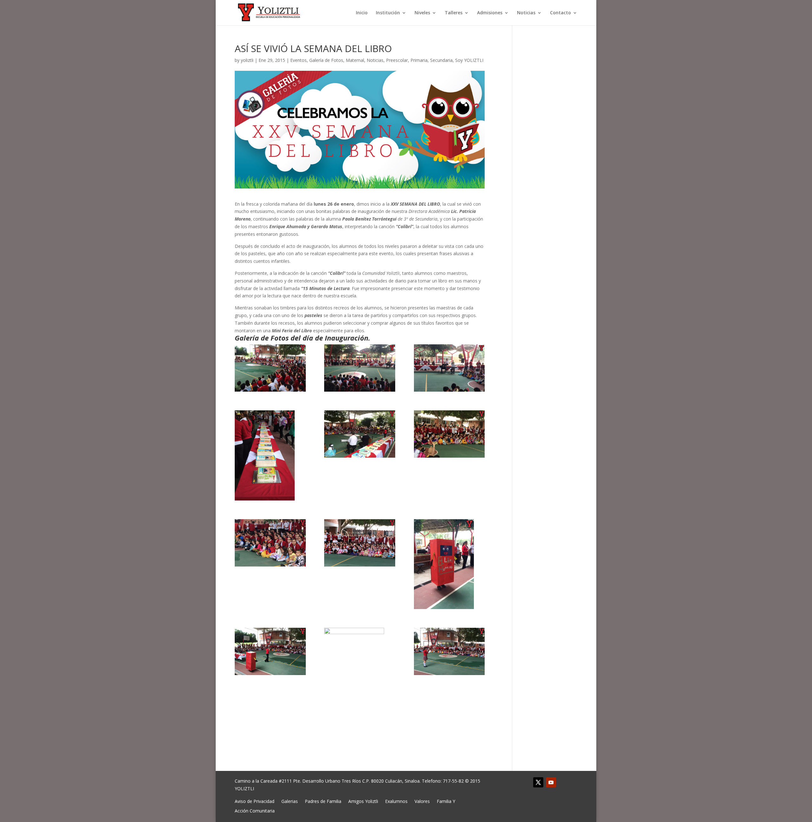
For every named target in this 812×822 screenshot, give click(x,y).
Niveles (422, 13)
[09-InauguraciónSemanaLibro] (449, 564)
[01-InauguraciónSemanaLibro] (270, 368)
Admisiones (489, 13)
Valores (422, 801)
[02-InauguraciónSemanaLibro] (359, 368)
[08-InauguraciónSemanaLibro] (359, 543)
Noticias (526, 13)
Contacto (560, 13)
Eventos (298, 60)
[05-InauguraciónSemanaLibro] (359, 434)
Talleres (453, 13)
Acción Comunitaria (255, 810)
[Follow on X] (538, 782)
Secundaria (441, 60)
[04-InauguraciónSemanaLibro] (270, 455)
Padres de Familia (323, 801)
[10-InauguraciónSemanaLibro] (270, 651)
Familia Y (446, 801)
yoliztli (247, 60)
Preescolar (397, 60)
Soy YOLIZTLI (469, 60)
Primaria (419, 60)
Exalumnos (396, 801)
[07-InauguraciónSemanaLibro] (270, 543)
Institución (388, 13)
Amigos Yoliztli (363, 801)
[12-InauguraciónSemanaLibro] (449, 651)
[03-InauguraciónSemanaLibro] (449, 368)
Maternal (355, 60)
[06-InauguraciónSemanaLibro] (449, 434)
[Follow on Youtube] (551, 782)
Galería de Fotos (326, 60)
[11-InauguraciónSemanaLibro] (359, 673)
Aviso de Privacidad (254, 801)
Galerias (289, 801)
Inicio (362, 13)
